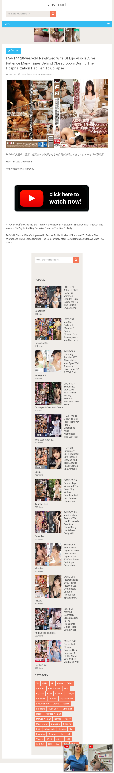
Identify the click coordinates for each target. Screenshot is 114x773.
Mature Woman (43, 719)
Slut (71, 729)
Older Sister (42, 724)
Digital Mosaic (66, 698)
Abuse (60, 683)
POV (38, 729)
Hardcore (40, 709)
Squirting (53, 734)
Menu (7, 24)
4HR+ (45, 683)
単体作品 (40, 744)
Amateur (40, 688)
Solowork (40, 734)
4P (52, 683)
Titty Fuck (65, 734)
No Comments (47, 74)
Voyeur (39, 739)
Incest (39, 714)
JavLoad (57, 4)
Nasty (68, 719)
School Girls (49, 729)
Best (66, 688)
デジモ (49, 739)
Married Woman (53, 714)
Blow (49, 693)
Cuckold (53, 698)
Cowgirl (70, 693)
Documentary (42, 704)
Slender (62, 729)
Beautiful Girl (54, 688)
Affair (69, 683)
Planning (67, 724)
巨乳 (50, 744)
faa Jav (14, 50)
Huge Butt (53, 709)
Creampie (40, 698)
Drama (56, 704)
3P (37, 683)
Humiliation (67, 709)
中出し (59, 739)
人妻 (68, 739)
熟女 (58, 744)
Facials (66, 704)
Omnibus (55, 724)
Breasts (59, 693)
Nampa (57, 719)
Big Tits (40, 693)
